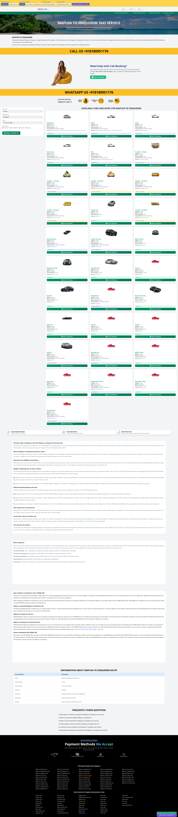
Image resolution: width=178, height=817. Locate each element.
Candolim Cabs (60, 797)
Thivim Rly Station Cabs (127, 797)
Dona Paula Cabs (61, 809)
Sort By (3, 120)
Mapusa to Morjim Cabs (62, 783)
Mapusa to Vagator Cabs (84, 781)
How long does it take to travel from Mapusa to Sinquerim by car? (79, 724)
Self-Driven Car (13, 4)
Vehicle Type (5, 126)
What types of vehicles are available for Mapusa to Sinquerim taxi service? (82, 714)
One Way (22, 4)
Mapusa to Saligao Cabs (84, 771)
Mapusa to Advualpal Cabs (106, 769)
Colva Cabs (59, 803)
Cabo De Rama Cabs (40, 811)
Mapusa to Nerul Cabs (62, 786)
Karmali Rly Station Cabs (63, 813)
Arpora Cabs (38, 801)
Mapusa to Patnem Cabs (127, 773)
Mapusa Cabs (82, 801)
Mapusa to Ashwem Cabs (128, 777)
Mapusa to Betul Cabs (62, 775)
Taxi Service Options (24, 2)
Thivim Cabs (125, 795)
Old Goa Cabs (103, 797)
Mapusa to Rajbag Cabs (62, 771)
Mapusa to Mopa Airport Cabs (43, 771)
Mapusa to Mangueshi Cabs (106, 783)
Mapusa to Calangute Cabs (128, 771)
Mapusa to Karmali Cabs (41, 777)
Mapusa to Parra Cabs (84, 786)
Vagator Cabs (125, 799)
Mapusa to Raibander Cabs (85, 769)
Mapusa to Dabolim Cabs (41, 769)
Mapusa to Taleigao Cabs (84, 777)
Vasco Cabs (124, 803)
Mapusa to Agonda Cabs (106, 771)
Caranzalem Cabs (61, 799)
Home (123, 9)
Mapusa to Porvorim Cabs (85, 783)
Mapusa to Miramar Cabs (63, 781)
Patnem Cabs (103, 803)
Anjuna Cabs (39, 797)
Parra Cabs (102, 801)
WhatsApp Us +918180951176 (89, 92)
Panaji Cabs (103, 799)
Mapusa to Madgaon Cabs (42, 773)
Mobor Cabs (81, 805)
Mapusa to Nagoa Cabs (62, 785)
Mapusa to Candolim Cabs (128, 781)
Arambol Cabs (39, 799)
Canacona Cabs (60, 795)
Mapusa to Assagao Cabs (128, 779)
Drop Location (61, 2)
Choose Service (5, 2)
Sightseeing (37, 4)
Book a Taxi (56, 510)
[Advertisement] (55, 573)
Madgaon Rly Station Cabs (85, 797)
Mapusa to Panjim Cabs (62, 788)
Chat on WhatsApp (99, 77)
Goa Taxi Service (91, 521)
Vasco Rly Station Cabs (127, 805)
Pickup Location (46, 2)
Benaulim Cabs (39, 807)
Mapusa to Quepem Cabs (41, 783)
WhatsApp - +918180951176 (11, 133)
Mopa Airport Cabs (83, 809)
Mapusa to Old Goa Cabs (106, 788)
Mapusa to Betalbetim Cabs (63, 773)
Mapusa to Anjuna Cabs (127, 769)
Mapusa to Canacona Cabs (42, 785)
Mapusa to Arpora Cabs (127, 775)
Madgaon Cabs (82, 795)
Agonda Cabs (39, 795)
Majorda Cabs (82, 799)
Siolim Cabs (103, 813)
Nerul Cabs (103, 795)
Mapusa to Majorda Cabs (41, 788)
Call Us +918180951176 (89, 51)
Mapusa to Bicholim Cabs (106, 775)
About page (132, 527)
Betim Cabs (38, 809)
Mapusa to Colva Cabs (105, 777)
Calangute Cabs (39, 813)
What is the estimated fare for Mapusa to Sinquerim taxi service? (79, 721)
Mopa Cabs (81, 807)
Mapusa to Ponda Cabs (41, 779)
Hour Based (29, 4)
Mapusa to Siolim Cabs (84, 773)
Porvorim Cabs (103, 809)
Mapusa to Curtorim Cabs (63, 769)
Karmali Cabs (60, 811)
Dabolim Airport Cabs (62, 807)
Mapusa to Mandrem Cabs (63, 779)
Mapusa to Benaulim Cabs (106, 773)
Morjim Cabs (82, 811)
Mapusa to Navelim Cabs (106, 785)
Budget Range (5, 114)
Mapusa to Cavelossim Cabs (42, 786)
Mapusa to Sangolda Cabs (85, 785)
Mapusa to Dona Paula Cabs (128, 783)
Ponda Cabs (103, 807)
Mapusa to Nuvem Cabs (105, 786)
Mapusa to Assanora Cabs (85, 788)
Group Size (4, 109)
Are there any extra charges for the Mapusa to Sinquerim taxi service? (81, 727)
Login (139, 9)
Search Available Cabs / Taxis (81, 4)
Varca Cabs (124, 801)
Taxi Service (5, 4)
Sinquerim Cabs (104, 811)
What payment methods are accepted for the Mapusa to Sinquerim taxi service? (83, 730)
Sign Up (131, 9)
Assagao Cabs (39, 803)
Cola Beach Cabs (61, 801)
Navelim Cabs (82, 813)
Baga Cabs (38, 805)
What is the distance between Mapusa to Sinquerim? (75, 718)
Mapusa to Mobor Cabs (105, 781)
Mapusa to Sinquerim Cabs (85, 775)
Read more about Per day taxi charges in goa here (88, 629)
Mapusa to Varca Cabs (41, 781)
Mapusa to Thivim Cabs (84, 779)
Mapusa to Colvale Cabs (105, 779)
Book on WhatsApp (68, 136)
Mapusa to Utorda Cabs (62, 777)
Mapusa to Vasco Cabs (41, 775)
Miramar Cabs (82, 803)
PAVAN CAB (42, 9)
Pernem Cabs (103, 805)
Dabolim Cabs (60, 805)
